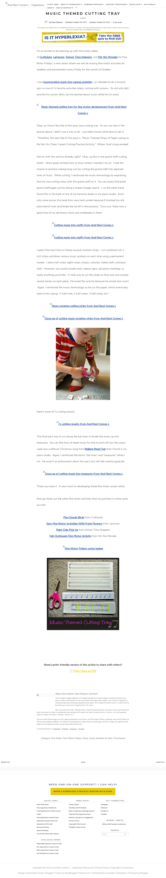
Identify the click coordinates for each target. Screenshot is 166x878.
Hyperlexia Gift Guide (45, 824)
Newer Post (5, 762)
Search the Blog (42, 830)
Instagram (56, 729)
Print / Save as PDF (85, 671)
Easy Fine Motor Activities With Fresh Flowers (74, 523)
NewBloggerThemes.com (77, 873)
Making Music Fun (95, 449)
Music (85, 738)
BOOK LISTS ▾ (136, 4)
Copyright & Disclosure (77, 824)
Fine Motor (56, 738)
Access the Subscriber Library (47, 834)
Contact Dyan (74, 804)
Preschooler (119, 738)
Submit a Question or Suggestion (81, 817)
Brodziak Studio (36, 873)
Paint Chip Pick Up (67, 530)
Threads (81, 729)
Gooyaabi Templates (116, 873)
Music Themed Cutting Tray (83, 13)
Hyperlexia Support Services (47, 821)
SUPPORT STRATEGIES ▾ (116, 4)
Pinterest (65, 729)
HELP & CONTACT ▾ (64, 8)
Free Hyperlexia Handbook (46, 808)
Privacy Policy (74, 821)
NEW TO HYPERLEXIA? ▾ (71, 4)
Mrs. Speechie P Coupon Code (48, 847)
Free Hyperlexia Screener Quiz (48, 817)
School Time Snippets (79, 57)
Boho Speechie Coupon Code (47, 850)
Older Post (160, 762)
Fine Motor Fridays (72, 738)
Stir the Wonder (108, 57)
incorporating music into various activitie (67, 82)
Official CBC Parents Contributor (114, 824)
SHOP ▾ (50, 8)
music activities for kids (100, 738)
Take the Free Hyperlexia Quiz (80, 814)
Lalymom (58, 57)
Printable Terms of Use (77, 827)
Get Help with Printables (78, 808)
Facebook (73, 729)
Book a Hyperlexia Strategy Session (82, 811)
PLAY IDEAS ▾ (149, 4)
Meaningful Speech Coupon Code (49, 844)
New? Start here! (42, 804)
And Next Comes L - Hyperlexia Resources (72, 867)
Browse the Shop (43, 827)
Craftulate (46, 57)
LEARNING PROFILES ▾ (94, 4)
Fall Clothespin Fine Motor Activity (70, 536)
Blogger (144, 873)
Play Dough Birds (73, 517)
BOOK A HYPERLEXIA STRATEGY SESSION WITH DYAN (83, 791)
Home (83, 762)
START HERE (53, 4)
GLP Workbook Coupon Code (47, 853)
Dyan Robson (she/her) (86, 693)
